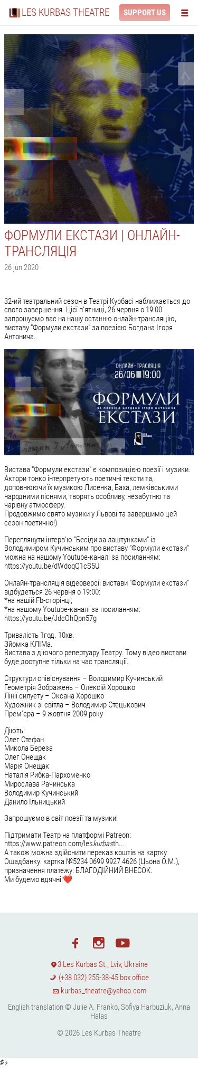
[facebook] (75, 942)
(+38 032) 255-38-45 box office (103, 977)
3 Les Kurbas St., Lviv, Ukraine (103, 964)
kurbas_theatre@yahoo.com (102, 990)
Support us (145, 12)
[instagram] (99, 942)
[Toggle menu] (187, 12)
